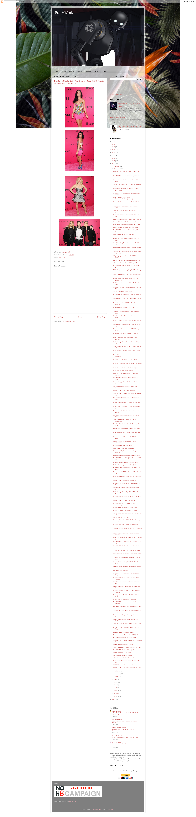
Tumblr (79, 71)
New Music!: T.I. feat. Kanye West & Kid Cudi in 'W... (127, 299)
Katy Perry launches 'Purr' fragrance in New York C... (127, 484)
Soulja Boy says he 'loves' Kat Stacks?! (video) (126, 368)
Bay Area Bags (116, 742)
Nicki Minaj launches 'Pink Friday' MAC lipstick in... (127, 275)
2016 (113, 147)
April (115, 688)
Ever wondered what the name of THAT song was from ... (127, 329)
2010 (113, 164)
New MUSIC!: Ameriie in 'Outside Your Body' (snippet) (126, 534)
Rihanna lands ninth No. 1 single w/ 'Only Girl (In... (126, 266)
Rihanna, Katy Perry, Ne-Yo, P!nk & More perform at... (125, 360)
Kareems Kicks (116, 711)
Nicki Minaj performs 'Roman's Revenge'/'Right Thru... (126, 342)
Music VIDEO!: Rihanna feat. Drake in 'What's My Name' (127, 641)
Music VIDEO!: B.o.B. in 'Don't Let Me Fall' (125, 500)
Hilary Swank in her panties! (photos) (124, 632)
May (115, 685)
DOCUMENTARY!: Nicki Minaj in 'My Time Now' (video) (126, 189)
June (115, 682)
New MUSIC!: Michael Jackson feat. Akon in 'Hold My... (126, 602)
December (117, 166)
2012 (113, 158)
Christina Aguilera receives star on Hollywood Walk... (126, 582)
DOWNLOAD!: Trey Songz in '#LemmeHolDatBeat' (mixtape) (123, 198)
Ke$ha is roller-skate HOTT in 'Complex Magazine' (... (124, 303)
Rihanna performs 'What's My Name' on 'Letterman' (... (124, 504)
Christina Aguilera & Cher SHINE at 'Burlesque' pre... (126, 558)
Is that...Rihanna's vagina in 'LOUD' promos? (125, 462)
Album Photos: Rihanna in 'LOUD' (123, 644)
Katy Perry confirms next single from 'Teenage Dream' (126, 416)
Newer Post (58, 317)
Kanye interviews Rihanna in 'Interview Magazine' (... (127, 295)
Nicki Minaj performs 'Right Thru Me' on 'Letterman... (124, 420)
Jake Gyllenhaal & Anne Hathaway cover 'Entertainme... (124, 442)
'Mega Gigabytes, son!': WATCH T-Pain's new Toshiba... (126, 256)
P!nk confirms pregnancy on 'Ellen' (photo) (125, 507)
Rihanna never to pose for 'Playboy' (123, 371)
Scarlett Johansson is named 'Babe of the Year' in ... (127, 550)
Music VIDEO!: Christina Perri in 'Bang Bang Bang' (126, 574)
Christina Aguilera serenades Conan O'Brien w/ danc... (126, 312)
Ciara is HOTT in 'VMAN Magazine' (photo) (125, 222)
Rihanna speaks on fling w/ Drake (122, 445)
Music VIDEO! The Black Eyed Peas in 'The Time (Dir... (127, 288)
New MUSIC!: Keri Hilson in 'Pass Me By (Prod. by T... (127, 611)
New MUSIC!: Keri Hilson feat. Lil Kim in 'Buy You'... (126, 587)
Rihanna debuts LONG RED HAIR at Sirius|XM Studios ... (126, 591)
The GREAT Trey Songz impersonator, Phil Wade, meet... (127, 243)
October (116, 671)
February (116, 693)
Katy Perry (62, 257)
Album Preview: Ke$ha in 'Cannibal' (123, 658)
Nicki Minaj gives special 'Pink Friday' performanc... (124, 235)
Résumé (71, 71)
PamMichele (64, 12)
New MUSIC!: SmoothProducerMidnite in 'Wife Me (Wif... (127, 252)
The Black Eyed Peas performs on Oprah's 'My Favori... (126, 387)
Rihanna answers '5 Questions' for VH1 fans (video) (125, 437)
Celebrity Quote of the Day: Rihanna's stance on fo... (126, 211)
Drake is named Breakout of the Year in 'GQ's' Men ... (127, 538)
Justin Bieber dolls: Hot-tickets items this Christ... (127, 224)
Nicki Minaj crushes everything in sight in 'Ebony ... (127, 270)
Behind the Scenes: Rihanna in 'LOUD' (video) (126, 635)
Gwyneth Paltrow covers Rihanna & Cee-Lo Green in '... (127, 529)
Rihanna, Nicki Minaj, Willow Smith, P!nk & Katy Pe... (127, 364)
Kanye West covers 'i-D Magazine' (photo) (125, 637)
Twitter (96, 71)
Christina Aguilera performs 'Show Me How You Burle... (127, 283)
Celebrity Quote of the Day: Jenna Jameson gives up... (127, 624)
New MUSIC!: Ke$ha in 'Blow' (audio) (124, 650)
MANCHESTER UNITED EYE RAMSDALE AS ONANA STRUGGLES (125, 713)
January (116, 696)
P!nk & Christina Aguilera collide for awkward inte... (126, 403)
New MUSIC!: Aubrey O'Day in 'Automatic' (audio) (125, 378)
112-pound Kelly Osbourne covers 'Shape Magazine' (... (125, 451)
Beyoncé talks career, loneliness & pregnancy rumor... (126, 308)
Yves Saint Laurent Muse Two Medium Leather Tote (124, 745)
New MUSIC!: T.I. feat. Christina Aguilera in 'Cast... (126, 176)
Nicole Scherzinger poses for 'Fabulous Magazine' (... (127, 185)
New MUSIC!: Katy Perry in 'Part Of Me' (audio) (129, 127)
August (116, 676)
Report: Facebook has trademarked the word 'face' (127, 260)
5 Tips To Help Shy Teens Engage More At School (125, 737)
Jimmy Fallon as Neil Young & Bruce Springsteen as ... (127, 477)
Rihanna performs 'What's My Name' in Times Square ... (126, 578)
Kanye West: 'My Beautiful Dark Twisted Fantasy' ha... (127, 429)
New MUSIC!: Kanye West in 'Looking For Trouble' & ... (125, 620)
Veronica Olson (96, 809)
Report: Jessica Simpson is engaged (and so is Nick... (126, 615)
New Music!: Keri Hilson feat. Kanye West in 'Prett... (126, 316)
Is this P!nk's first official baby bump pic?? (125, 599)
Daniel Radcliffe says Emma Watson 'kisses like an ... (127, 554)
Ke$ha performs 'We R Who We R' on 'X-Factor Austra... (126, 595)
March (116, 690)
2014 (113, 152)
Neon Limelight (65, 252)
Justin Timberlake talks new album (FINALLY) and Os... (126, 338)
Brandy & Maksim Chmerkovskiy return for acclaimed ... (125, 279)
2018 (113, 141)
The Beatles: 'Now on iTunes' (121, 517)
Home (56, 71)
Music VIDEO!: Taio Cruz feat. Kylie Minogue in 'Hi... (127, 394)
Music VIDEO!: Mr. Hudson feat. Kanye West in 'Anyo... (126, 180)
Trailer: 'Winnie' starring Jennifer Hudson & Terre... (125, 562)
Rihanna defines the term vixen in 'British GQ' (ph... (126, 215)
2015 (113, 150)
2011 (113, 161)
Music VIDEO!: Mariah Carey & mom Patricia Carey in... (126, 194)
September (117, 674)
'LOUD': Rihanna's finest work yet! (123, 665)
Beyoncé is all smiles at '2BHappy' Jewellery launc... (125, 334)
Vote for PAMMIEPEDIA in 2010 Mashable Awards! (125, 207)
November (117, 169)
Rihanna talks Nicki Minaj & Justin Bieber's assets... (125, 525)
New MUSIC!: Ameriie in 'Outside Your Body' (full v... (126, 488)
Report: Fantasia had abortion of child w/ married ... (127, 321)
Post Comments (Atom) (68, 321)
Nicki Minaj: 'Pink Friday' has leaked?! (124, 448)
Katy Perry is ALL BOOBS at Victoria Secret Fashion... (126, 628)
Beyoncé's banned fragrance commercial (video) (126, 455)
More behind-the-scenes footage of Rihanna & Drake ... (126, 661)
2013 (113, 155)
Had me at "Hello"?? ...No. (117, 117)
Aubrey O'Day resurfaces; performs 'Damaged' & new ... (127, 514)
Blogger (111, 809)
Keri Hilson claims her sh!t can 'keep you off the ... (127, 219)
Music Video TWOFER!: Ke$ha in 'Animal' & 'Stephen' (126, 411)
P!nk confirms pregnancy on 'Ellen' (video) (125, 465)
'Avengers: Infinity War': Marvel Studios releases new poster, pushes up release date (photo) (130, 104)
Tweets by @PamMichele (117, 95)
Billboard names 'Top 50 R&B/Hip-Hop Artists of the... (127, 433)
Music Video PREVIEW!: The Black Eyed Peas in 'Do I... (127, 472)
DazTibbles (72, 801)
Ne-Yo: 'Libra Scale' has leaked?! (122, 291)
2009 (113, 699)
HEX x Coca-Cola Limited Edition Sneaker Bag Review (124, 722)
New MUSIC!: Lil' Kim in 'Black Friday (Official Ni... (127, 230)
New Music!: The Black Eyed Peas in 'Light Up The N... (126, 325)
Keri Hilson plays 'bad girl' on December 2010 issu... (126, 239)
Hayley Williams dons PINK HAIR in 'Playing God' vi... (126, 520)
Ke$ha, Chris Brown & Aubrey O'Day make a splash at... (126, 398)
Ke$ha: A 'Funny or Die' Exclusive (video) (125, 510)
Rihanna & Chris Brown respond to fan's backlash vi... (127, 202)
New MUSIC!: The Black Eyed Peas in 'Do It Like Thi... (127, 542)
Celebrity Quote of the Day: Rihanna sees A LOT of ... (127, 567)
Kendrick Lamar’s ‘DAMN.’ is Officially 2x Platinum (123, 730)
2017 (113, 144)
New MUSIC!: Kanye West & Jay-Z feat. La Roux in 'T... (127, 347)
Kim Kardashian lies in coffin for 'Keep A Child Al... (126, 172)
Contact (104, 71)
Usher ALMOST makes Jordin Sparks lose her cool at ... (126, 374)
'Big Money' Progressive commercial (123, 655)
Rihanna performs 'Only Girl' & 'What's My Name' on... (127, 497)
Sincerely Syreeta (117, 736)
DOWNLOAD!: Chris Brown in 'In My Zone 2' (126, 227)
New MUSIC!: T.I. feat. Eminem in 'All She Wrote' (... (127, 546)
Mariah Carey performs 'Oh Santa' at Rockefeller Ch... (127, 382)
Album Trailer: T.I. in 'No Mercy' (122, 652)
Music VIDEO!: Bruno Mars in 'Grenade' (124, 391)
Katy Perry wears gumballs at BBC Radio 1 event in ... (127, 607)
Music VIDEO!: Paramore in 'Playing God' (125, 480)
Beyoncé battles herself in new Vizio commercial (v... (127, 248)
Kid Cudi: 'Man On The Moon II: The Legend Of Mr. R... (127, 424)
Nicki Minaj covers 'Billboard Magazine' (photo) (127, 647)
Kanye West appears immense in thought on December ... (125, 355)
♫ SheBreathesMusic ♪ (119, 728)
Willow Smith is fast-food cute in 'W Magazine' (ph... (126, 407)
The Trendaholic (117, 719)
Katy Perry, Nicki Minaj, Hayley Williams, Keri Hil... (126, 468)
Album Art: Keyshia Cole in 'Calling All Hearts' (126, 263)
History (63, 71)
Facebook (88, 71)
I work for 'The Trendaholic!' (121, 570)
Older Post (101, 317)
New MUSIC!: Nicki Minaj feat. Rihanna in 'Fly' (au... (127, 458)
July (115, 679)
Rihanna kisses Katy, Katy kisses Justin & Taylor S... (126, 351)
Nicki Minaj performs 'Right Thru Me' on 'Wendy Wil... (127, 492)
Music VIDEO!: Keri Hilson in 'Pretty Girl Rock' (127, 668)
